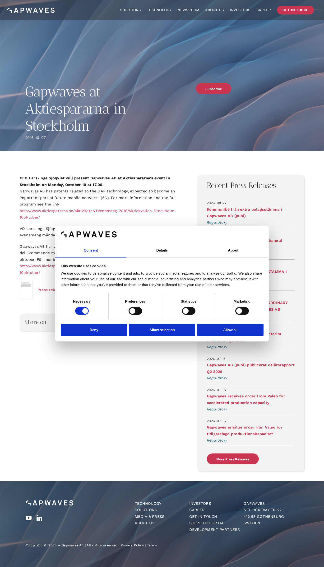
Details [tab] (162, 250)
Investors (200, 503)
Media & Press (149, 516)
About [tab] (233, 250)
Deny (94, 330)
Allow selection (162, 330)
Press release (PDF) (56, 290)
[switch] (135, 311)
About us (144, 523)
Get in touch (203, 516)
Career (197, 510)
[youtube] (29, 518)
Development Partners (214, 529)
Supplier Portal (207, 523)
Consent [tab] (91, 250)
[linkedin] (39, 518)
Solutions (146, 510)
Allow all (230, 330)
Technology (148, 503)
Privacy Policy (132, 545)
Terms (152, 545)
